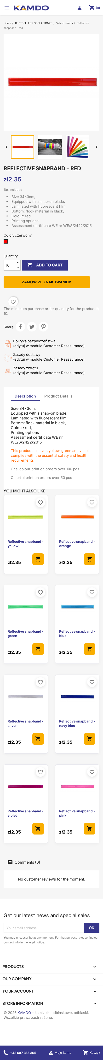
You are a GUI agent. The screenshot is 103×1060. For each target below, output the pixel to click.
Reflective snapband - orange (77, 543)
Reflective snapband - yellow (26, 543)
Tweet (32, 326)
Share (20, 326)
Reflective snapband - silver (26, 723)
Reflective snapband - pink (77, 813)
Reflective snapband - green (26, 633)
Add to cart (45, 265)
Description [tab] (25, 396)
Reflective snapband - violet (26, 813)
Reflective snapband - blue (77, 633)
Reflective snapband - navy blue (77, 723)
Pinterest (43, 326)
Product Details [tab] (58, 396)
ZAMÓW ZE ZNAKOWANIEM (47, 282)
